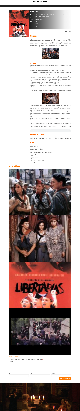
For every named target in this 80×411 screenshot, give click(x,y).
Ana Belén (36, 14)
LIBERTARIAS (34, 11)
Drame (25, 3)
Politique (41, 19)
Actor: (31, 14)
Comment (11, 361)
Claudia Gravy (55, 14)
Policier (44, 3)
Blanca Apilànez (50, 14)
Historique (38, 3)
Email (31, 373)
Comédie (19, 3)
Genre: (31, 19)
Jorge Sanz (59, 14)
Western (56, 3)
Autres (61, 3)
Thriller (50, 3)
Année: (31, 21)
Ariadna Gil (46, 14)
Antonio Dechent (41, 14)
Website (53, 373)
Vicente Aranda (37, 17)
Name (10, 373)
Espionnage (31, 3)
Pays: (31, 23)
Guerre (38, 19)
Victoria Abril (47, 16)
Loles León (39, 16)
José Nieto (37, 26)
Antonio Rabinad (37, 25)
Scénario (31, 25)
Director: (31, 17)
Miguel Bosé (43, 16)
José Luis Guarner (43, 25)
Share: (66, 31)
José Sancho (64, 14)
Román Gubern (49, 25)
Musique (31, 26)
